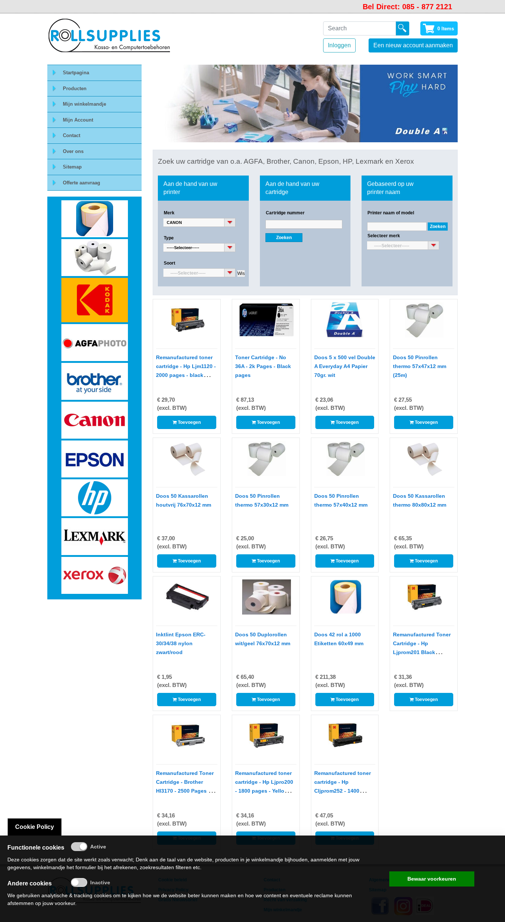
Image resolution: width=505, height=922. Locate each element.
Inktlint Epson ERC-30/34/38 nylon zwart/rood (181, 643)
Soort (169, 263)
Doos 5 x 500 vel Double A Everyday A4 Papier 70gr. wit (344, 366)
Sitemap (72, 167)
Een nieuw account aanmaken (413, 45)
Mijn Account (78, 120)
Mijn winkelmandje (84, 104)
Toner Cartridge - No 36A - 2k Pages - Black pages (263, 366)
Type (169, 238)
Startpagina (76, 72)
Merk (169, 212)
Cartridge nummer (285, 212)
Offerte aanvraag (81, 183)
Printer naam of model (390, 212)
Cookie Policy (34, 827)
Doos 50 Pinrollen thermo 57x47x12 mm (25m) (419, 366)
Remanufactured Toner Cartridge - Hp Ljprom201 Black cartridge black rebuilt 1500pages (422, 652)
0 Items (445, 28)
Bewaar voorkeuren (431, 879)
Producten (75, 88)
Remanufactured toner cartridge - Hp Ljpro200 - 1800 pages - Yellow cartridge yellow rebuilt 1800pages (264, 791)
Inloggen (339, 45)
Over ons (73, 151)
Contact (71, 135)
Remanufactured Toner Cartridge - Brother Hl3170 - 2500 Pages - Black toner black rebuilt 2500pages (185, 791)
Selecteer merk (383, 235)
